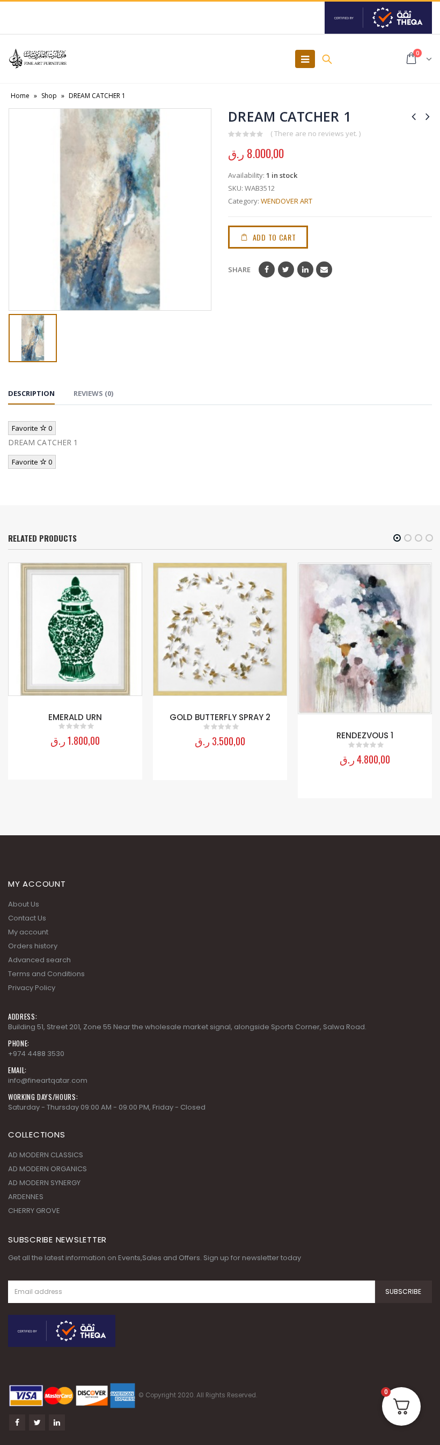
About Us (23, 904)
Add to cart (274, 237)
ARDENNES (25, 1197)
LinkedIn (305, 269)
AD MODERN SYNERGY (44, 1183)
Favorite (32, 428)
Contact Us (27, 918)
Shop (49, 95)
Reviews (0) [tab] (93, 393)
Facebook (267, 269)
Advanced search (39, 960)
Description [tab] (31, 393)
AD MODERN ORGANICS (47, 1169)
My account (28, 932)
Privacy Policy (31, 988)
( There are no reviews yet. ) (315, 133)
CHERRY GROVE (34, 1211)
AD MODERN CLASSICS (45, 1155)
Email (324, 269)
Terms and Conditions (46, 974)
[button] (397, 537)
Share (239, 269)
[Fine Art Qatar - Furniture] (37, 59)
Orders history (32, 946)
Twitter (286, 269)
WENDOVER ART (286, 201)
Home (20, 95)
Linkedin (57, 1422)
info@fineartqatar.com (47, 1080)
